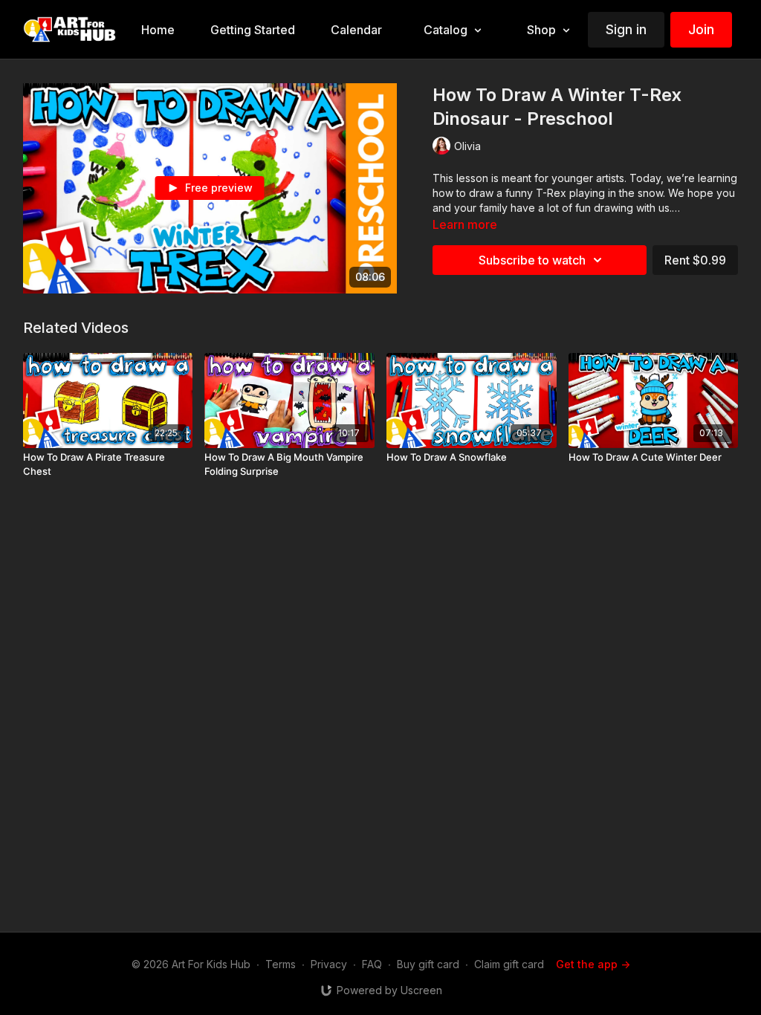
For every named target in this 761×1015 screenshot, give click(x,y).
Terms (280, 964)
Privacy (329, 964)
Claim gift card (509, 964)
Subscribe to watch (532, 260)
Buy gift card (428, 964)
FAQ (372, 964)
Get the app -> (593, 964)
